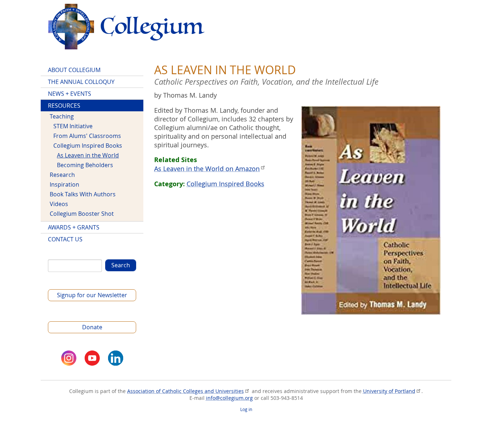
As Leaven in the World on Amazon (207, 168)
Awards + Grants (73, 227)
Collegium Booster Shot (82, 214)
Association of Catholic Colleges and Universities (185, 391)
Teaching (62, 116)
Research (62, 175)
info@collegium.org (229, 397)
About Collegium (74, 70)
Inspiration (64, 184)
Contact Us (65, 239)
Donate (92, 327)
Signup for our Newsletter (92, 295)
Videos (59, 204)
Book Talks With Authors (83, 194)
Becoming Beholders (85, 165)
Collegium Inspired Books (225, 183)
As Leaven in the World (88, 155)
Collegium (126, 27)
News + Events (69, 94)
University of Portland (389, 391)
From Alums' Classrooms (87, 136)
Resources (64, 106)
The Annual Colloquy (81, 82)
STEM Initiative (73, 126)
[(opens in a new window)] (68, 358)
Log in (246, 409)
